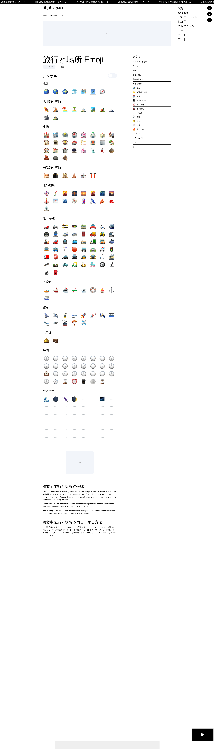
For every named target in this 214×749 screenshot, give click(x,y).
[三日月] (83, 407)
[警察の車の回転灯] (56, 257)
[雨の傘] (83, 430)
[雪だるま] (93, 430)
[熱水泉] (111, 201)
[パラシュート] (74, 323)
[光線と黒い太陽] (56, 437)
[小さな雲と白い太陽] (93, 414)
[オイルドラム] (83, 234)
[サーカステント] (46, 201)
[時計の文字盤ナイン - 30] (74, 358)
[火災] (46, 430)
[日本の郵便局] (56, 150)
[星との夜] (102, 193)
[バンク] (65, 135)
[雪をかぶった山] (83, 109)
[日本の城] (74, 150)
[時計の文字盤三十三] (56, 366)
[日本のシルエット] (93, 92)
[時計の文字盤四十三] (65, 366)
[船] (56, 290)
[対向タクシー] (93, 257)
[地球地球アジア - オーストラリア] (46, 92)
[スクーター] (102, 257)
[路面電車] (65, 241)
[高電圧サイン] (65, 430)
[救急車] (102, 249)
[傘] (74, 430)
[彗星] (65, 437)
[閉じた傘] (65, 399)
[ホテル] (93, 142)
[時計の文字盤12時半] (46, 358)
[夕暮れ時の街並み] (93, 193)
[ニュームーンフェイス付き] (93, 407)
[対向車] (93, 226)
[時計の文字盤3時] (102, 374)
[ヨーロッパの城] (65, 150)
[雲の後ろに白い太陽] (56, 414)
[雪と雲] (111, 407)
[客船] (65, 290)
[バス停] (65, 249)
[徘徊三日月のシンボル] (83, 422)
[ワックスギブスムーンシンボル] (46, 414)
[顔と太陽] (74, 422)
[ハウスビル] (46, 150)
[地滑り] (46, 117)
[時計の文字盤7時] (74, 374)
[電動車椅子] (111, 264)
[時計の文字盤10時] (65, 374)
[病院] (74, 135)
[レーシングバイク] (56, 226)
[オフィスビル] (102, 142)
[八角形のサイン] (74, 249)
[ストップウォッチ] (56, 381)
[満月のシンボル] (102, 414)
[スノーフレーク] (93, 437)
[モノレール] (111, 241)
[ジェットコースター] (56, 193)
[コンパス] (102, 92)
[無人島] (74, 109)
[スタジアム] (74, 142)
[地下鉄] (46, 234)
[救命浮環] (93, 290)
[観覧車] (46, 193)
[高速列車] (74, 234)
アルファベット (187, 17)
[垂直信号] (111, 249)
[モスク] (46, 175)
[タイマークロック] (93, 381)
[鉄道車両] (83, 226)
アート (182, 39)
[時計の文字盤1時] (46, 381)
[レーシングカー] (46, 226)
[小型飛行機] (56, 315)
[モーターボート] (83, 290)
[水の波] (46, 399)
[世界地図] (83, 92)
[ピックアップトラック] (65, 264)
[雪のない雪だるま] (102, 430)
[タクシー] (83, 257)
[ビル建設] (83, 142)
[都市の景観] (65, 201)
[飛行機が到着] (46, 323)
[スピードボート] (46, 290)
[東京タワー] (102, 150)
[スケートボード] (46, 264)
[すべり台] (93, 201)
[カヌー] (74, 290)
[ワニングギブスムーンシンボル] (46, 422)
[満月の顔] (102, 407)
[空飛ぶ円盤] (56, 323)
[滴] (111, 422)
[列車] (56, 234)
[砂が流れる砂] (102, 381)
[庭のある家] (111, 142)
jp (209, 8)
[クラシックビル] (56, 142)
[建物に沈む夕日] (65, 193)
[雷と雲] (74, 414)
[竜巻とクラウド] (65, 414)
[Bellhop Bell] (46, 341)
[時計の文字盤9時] (56, 374)
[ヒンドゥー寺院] (74, 175)
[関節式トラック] (93, 241)
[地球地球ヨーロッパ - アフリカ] (65, 92)
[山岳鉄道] (111, 257)
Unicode (183, 12)
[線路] (56, 264)
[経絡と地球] (74, 92)
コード (182, 35)
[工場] (46, 135)
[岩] (56, 158)
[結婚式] (83, 150)
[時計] (83, 381)
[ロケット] (83, 315)
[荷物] (56, 341)
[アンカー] (111, 290)
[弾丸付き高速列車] (65, 234)
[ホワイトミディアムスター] (102, 437)
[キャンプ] (102, 109)
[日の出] (83, 193)
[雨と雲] (56, 407)
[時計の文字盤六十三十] (46, 366)
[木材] (65, 158)
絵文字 (182, 21)
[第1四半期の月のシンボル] (46, 407)
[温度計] (111, 414)
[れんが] (46, 158)
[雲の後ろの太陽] (111, 430)
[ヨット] (102, 290)
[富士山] (111, 109)
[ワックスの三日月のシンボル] (74, 399)
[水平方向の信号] (74, 226)
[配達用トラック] (93, 234)
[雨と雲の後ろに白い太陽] (83, 414)
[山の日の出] (111, 193)
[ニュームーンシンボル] (56, 399)
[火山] (56, 109)
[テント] (102, 201)
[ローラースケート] (93, 264)
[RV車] (74, 241)
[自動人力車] (74, 264)
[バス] (102, 241)
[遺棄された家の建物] (46, 142)
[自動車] (56, 241)
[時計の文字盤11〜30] (56, 358)
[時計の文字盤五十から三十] (111, 358)
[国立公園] (93, 109)
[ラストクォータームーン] (102, 422)
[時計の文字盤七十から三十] (93, 358)
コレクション (186, 26)
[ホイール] (102, 264)
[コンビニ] (93, 135)
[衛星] (102, 315)
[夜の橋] (74, 193)
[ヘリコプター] (93, 315)
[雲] (46, 437)
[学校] (102, 135)
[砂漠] (46, 109)
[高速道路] (93, 249)
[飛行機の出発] (74, 315)
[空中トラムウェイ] (65, 315)
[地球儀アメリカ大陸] (56, 92)
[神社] (93, 175)
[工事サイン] (65, 226)
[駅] (111, 234)
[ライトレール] (111, 226)
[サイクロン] (83, 399)
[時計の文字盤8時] (83, 374)
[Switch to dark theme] (209, 14)
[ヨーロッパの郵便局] (65, 142)
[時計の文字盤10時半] (83, 358)
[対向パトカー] (74, 257)
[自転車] (102, 226)
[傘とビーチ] (65, 109)
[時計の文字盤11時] (111, 366)
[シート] (46, 315)
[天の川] (102, 399)
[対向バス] (46, 249)
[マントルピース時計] (46, 374)
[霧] (56, 201)
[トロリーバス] (56, 249)
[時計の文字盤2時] (111, 374)
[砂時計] (65, 381)
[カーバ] (56, 175)
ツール (182, 30)
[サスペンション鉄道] (111, 315)
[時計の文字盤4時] (102, 366)
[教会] (83, 175)
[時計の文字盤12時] (93, 374)
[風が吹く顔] (56, 422)
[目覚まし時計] (74, 381)
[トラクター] (102, 234)
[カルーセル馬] (74, 201)
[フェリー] (46, 297)
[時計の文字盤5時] (65, 358)
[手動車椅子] (46, 272)
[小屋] (111, 150)
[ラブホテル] (83, 135)
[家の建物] (111, 135)
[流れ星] (111, 399)
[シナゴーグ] (65, 175)
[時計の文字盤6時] (93, 366)
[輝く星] (65, 407)
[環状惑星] (56, 430)
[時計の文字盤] (102, 358)
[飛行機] (83, 323)
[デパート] (56, 135)
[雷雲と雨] (83, 437)
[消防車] (46, 257)
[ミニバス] (83, 249)
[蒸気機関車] (46, 241)
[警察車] (65, 257)
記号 (180, 8)
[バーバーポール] (83, 201)
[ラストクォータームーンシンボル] (65, 422)
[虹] (93, 399)
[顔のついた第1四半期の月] (93, 422)
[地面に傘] (74, 437)
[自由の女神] (93, 150)
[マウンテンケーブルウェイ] (65, 323)
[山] (56, 117)
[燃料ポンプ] (56, 272)
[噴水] (46, 208)
